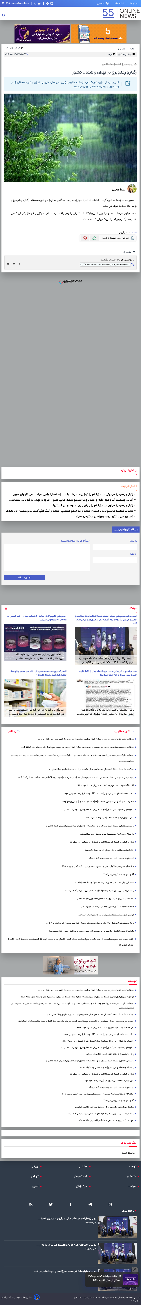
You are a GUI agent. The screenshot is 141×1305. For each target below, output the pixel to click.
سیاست (133, 1186)
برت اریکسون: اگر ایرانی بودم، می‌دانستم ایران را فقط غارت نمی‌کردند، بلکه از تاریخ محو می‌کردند (108, 673)
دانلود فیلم (128, 1153)
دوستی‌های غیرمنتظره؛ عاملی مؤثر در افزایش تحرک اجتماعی (106, 914)
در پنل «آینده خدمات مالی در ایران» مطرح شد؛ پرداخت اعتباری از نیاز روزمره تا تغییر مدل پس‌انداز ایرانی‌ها (86, 739)
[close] (135, 1269)
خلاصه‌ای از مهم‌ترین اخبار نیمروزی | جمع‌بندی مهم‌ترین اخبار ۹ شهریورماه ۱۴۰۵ (98, 866)
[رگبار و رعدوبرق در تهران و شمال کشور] (15, 263)
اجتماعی (84, 1166)
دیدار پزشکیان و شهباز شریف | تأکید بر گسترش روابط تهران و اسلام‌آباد (102, 842)
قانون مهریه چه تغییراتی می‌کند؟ (118, 874)
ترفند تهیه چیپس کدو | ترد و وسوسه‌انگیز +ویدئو (111, 858)
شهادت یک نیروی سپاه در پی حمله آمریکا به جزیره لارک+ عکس (105, 898)
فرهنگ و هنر (81, 1176)
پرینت (110, 54)
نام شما (133, 541)
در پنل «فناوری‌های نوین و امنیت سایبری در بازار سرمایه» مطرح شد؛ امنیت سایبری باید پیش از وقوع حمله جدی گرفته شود (77, 747)
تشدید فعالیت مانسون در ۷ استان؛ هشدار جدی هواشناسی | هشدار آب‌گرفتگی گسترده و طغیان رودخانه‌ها (70, 511)
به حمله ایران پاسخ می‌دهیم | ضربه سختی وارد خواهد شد (107, 834)
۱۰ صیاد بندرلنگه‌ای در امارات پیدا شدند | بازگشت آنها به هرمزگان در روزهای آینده (98, 801)
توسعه (133, 1166)
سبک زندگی (82, 1186)
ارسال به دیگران (125, 54)
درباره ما (135, 3)
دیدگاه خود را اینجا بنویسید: (75, 541)
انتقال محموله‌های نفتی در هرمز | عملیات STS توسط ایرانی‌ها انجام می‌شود (99, 793)
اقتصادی (132, 1176)
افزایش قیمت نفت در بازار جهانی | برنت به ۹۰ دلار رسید (109, 850)
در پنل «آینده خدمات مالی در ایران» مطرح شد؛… (67, 1218)
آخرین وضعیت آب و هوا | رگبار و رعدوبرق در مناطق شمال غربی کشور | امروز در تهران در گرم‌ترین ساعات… (71, 500)
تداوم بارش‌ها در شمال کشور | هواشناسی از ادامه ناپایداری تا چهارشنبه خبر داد (97, 809)
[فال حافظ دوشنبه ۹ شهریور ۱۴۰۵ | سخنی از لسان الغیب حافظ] (130, 1279)
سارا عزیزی (118, 190)
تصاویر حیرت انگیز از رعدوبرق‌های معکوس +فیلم (105, 516)
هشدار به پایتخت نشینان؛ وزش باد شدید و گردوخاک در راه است (104, 882)
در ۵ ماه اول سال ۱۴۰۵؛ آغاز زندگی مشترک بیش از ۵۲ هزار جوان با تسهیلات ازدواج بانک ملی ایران (90, 769)
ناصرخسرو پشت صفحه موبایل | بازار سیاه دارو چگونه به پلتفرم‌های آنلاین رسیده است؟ (38, 673)
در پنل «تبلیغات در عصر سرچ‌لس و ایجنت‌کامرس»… (65, 1271)
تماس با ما (119, 3)
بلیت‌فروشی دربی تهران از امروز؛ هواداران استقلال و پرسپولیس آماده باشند (99, 890)
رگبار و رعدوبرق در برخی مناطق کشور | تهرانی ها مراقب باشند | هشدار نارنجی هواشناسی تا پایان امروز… (72, 494)
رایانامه (133, 554)
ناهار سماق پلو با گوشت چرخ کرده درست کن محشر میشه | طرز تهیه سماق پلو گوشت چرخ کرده (90, 922)
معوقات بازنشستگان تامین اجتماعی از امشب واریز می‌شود (106, 906)
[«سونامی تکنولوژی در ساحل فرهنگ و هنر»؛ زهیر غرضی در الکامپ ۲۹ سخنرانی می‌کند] (35, 642)
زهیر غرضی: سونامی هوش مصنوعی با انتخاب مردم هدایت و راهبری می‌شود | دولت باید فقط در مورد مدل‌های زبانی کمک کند (106, 619)
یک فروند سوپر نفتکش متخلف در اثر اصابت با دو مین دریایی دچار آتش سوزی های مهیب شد (91, 931)
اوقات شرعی (103, 3)
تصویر (36, 1186)
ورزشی (35, 1166)
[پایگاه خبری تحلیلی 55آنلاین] (121, 13)
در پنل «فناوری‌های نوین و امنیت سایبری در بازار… (67, 1245)
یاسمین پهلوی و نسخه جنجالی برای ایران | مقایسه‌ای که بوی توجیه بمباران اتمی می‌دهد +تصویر (90, 825)
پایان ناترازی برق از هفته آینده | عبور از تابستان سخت (110, 817)
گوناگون (35, 1176)
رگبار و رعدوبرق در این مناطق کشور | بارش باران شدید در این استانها (93, 505)
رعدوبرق (128, 252)
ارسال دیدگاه (24, 577)
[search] (3, 15)
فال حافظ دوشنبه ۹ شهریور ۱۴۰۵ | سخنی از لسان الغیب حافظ (104, 1278)
